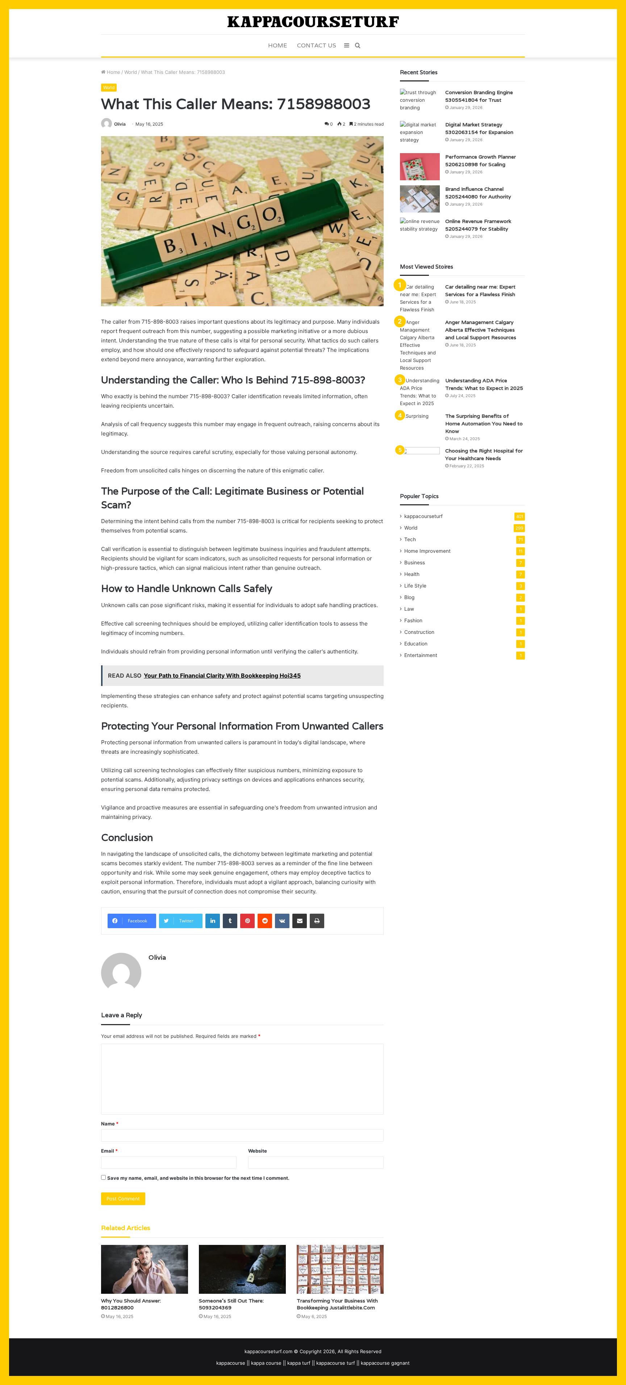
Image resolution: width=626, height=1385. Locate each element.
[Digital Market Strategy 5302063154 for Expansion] (420, 134)
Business (414, 562)
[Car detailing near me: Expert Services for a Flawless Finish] (420, 298)
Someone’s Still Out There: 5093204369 (231, 1304)
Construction (419, 632)
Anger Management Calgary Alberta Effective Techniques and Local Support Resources (480, 330)
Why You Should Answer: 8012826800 (131, 1304)
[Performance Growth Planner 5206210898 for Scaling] (420, 166)
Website (257, 1151)
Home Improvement (427, 551)
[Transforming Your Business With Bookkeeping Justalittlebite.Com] (340, 1269)
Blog (409, 597)
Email (109, 1151)
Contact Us (316, 45)
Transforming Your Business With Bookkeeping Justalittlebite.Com (337, 1304)
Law (409, 609)
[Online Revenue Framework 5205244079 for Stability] (420, 231)
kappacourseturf (423, 516)
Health (412, 574)
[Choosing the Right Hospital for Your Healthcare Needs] (420, 460)
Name (109, 1124)
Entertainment (420, 655)
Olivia (120, 124)
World (130, 72)
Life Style (415, 586)
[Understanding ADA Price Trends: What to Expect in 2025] (420, 392)
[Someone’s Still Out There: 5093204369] (242, 1269)
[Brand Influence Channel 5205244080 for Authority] (420, 198)
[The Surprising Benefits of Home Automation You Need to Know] (420, 425)
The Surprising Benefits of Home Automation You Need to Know (484, 423)
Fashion (413, 620)
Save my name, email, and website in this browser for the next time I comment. (198, 1178)
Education (415, 644)
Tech (410, 539)
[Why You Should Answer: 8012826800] (144, 1269)
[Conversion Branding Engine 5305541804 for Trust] (420, 102)
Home (277, 45)
